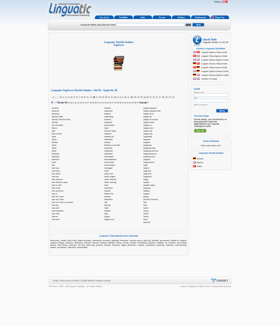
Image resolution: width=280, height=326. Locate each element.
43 (128, 103)
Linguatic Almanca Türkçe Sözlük (214, 64)
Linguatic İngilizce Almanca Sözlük (215, 71)
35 (108, 103)
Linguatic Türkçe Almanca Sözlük (214, 67)
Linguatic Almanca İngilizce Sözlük (215, 75)
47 (138, 103)
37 (113, 103)
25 (83, 103)
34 (105, 103)
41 (123, 103)
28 (91, 103)
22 (76, 103)
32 (101, 103)
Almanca (200, 159)
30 (96, 103)
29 (93, 103)
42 (125, 103)
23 (78, 103)
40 (120, 103)
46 (135, 103)
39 (118, 103)
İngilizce (200, 162)
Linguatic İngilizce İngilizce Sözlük (215, 60)
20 (71, 103)
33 (103, 103)
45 (133, 103)
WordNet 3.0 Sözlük (209, 79)
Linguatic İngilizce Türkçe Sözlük (214, 52)
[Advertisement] (153, 7)
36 (110, 103)
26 (86, 103)
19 (68, 103)
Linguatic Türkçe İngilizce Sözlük (214, 56)
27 (88, 103)
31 (98, 103)
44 (130, 103)
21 (73, 103)
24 (81, 103)
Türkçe (199, 166)
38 (115, 103)
